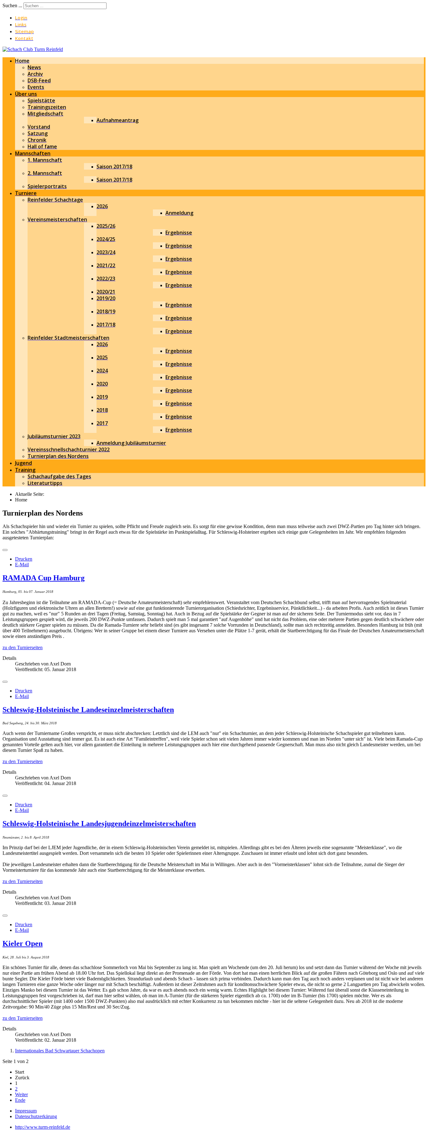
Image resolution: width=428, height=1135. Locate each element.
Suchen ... (12, 5)
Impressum (26, 1110)
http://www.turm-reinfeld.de (42, 1127)
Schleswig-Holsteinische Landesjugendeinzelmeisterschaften (99, 823)
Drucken (23, 559)
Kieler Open (23, 943)
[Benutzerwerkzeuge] (5, 550)
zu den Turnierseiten (23, 647)
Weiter (21, 1094)
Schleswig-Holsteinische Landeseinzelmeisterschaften (88, 710)
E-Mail (22, 564)
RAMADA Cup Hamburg (44, 578)
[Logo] (33, 49)
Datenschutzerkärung (36, 1116)
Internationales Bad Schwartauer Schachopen (60, 1050)
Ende (20, 1100)
